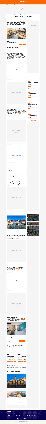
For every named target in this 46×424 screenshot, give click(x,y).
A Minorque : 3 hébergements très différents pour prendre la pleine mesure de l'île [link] (33, 88)
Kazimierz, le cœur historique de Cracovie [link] (32, 105)
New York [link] (29, 223)
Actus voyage (10, 14)
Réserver (22, 44)
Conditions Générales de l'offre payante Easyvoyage (25, 415)
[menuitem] (7, 4)
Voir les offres (22, 361)
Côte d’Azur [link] (9, 385)
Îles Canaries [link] (30, 230)
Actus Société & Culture (15, 14)
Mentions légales (16, 415)
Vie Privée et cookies (35, 415)
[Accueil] (23, 1)
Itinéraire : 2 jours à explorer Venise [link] (11, 398)
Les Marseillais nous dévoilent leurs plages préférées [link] (22, 399)
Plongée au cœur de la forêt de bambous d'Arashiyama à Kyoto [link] (33, 110)
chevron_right (25, 352)
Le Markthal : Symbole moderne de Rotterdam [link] (32, 99)
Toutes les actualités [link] (33, 120)
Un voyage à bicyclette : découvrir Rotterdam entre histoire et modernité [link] (33, 116)
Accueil (7, 14)
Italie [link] (29, 227)
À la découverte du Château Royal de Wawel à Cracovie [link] (33, 83)
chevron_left (24, 352)
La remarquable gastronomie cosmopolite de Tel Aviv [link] (32, 94)
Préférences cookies (10, 415)
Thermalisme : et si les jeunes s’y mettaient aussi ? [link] (32, 77)
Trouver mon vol (12, 361)
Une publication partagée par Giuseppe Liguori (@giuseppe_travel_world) (16, 164)
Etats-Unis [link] (30, 219)
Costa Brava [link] (30, 215)
